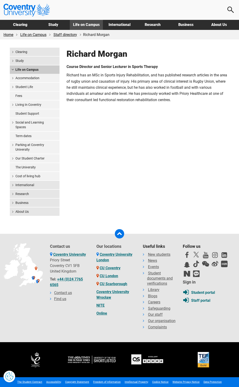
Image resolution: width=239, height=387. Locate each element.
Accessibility (53, 381)
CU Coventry (110, 268)
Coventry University (69, 254)
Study (53, 24)
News (152, 260)
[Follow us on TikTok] (196, 264)
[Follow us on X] (196, 254)
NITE (100, 305)
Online (101, 313)
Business (185, 24)
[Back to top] (119, 233)
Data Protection (213, 381)
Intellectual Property (136, 381)
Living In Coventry (28, 105)
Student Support (27, 113)
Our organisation (162, 321)
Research (153, 24)
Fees (18, 96)
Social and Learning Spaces (29, 125)
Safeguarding (159, 308)
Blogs (152, 296)
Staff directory (65, 34)
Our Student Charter (30, 158)
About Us (219, 24)
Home (8, 34)
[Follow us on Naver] (187, 273)
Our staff (155, 314)
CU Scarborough (113, 284)
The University (25, 167)
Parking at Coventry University (29, 147)
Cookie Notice (160, 381)
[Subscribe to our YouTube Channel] (205, 256)
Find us (60, 299)
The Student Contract (29, 381)
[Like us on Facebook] (187, 256)
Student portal (203, 292)
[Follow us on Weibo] (215, 264)
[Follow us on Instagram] (215, 256)
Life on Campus (86, 24)
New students (159, 254)
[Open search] (230, 9)
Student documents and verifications (160, 278)
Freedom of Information (107, 381)
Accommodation (27, 78)
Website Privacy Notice (186, 381)
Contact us (63, 293)
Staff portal (200, 300)
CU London (109, 276)
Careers (154, 302)
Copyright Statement (77, 381)
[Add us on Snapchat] (187, 266)
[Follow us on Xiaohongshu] (224, 264)
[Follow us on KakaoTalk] (196, 273)
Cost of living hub (27, 176)
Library (153, 290)
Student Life (24, 87)
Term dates (23, 136)
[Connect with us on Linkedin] (224, 256)
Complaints (157, 327)
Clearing (20, 24)
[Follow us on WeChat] (205, 264)
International (119, 24)
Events (153, 267)
